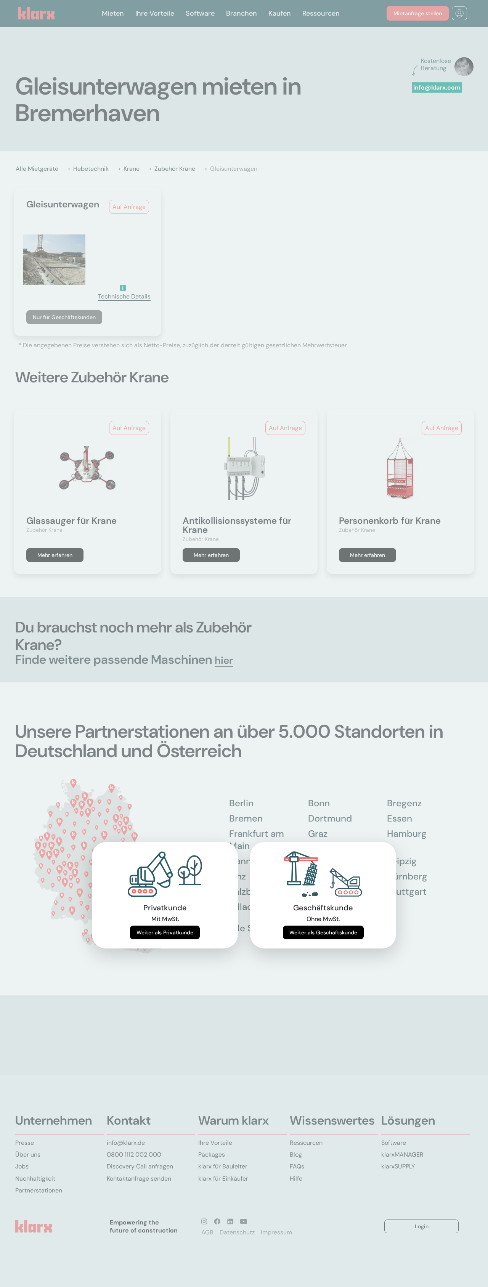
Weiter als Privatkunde (164, 932)
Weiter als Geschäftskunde (323, 932)
